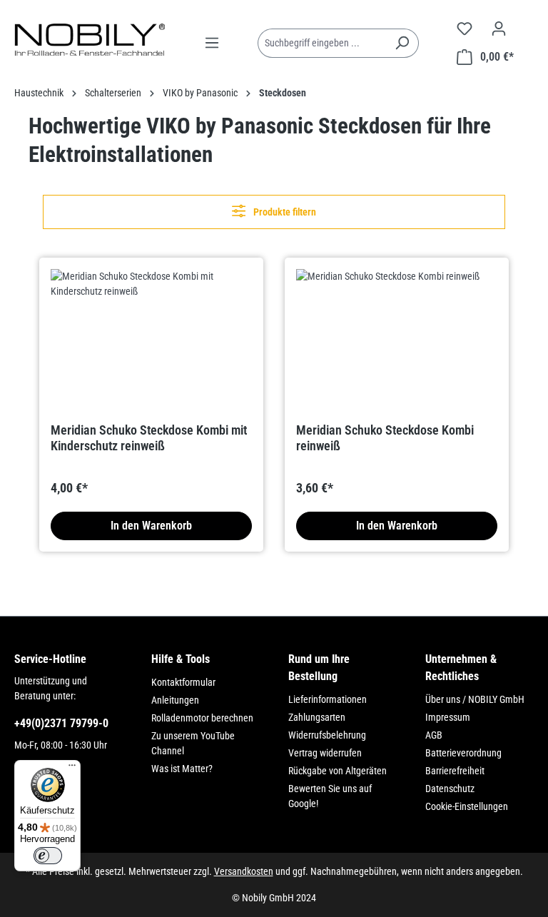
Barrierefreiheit (454, 770)
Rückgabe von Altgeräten (337, 770)
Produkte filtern (283, 212)
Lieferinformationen (327, 699)
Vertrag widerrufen (325, 753)
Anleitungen (175, 700)
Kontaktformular (183, 682)
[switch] (48, 855)
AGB (433, 735)
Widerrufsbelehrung (327, 735)
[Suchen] (402, 43)
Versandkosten (243, 871)
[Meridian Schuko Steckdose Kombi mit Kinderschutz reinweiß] (151, 340)
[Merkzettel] (464, 28)
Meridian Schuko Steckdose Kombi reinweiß (385, 437)
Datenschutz (450, 788)
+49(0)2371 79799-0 (61, 723)
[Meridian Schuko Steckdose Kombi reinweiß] (396, 340)
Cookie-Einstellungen (466, 806)
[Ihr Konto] (499, 28)
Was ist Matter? (182, 768)
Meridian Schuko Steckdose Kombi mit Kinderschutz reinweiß (149, 437)
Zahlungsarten (316, 717)
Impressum (447, 717)
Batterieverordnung (463, 753)
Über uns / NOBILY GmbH (474, 699)
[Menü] (212, 43)
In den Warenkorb (151, 525)
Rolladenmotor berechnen (202, 718)
